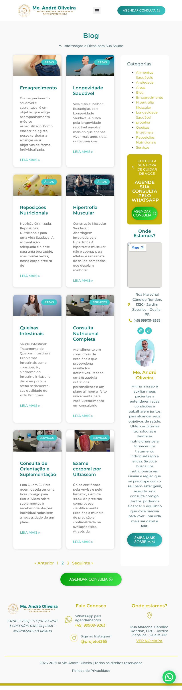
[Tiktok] (148, 330)
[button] (97, 10)
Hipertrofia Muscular (85, 210)
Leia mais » (30, 160)
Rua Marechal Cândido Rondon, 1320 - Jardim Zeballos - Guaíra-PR (149, 631)
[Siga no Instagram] (74, 639)
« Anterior (44, 563)
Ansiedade (145, 82)
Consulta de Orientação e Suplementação (38, 469)
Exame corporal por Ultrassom (87, 469)
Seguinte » (82, 563)
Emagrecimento (38, 87)
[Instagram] (140, 330)
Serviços (142, 147)
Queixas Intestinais (32, 330)
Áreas (140, 87)
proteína (143, 122)
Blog (140, 92)
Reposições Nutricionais (34, 210)
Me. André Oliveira (144, 375)
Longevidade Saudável (88, 90)
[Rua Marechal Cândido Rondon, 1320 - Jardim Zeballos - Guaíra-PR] (149, 616)
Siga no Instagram (96, 636)
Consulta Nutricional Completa (86, 333)
